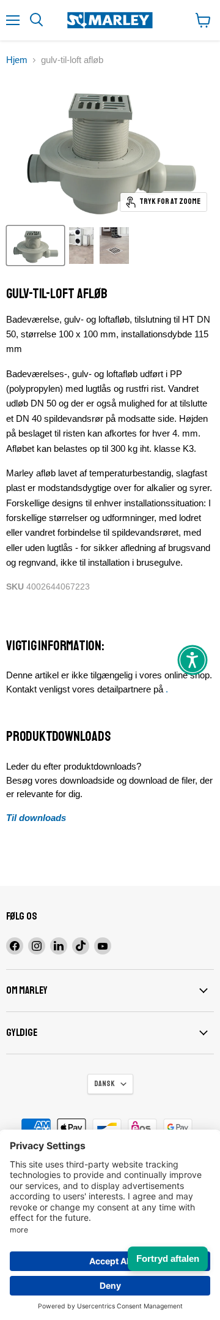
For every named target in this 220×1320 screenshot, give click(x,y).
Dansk (104, 1084)
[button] (192, 660)
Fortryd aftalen (167, 1258)
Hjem (17, 59)
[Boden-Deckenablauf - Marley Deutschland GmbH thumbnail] (35, 245)
